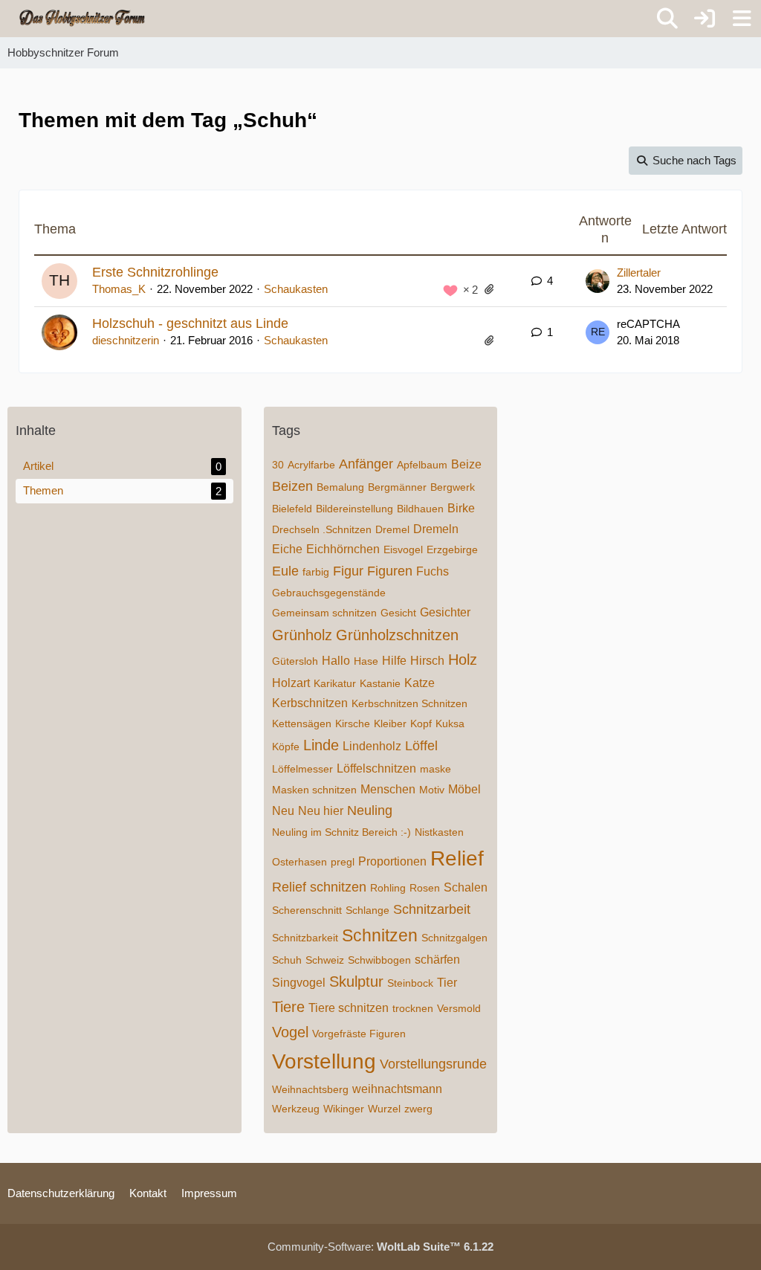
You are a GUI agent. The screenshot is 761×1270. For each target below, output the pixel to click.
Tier (447, 982)
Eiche (287, 549)
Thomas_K (119, 289)
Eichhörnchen (343, 549)
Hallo (336, 660)
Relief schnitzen (319, 887)
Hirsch (427, 660)
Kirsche (352, 723)
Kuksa (449, 723)
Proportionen (392, 861)
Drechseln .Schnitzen (322, 529)
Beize (466, 464)
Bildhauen (420, 509)
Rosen (424, 888)
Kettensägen (301, 723)
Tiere (288, 1007)
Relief (457, 858)
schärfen (437, 959)
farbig (315, 572)
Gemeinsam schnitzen (324, 613)
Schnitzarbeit (431, 909)
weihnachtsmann (397, 1089)
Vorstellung (324, 1061)
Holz (462, 659)
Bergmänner (397, 487)
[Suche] (667, 18)
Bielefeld (292, 509)
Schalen (466, 887)
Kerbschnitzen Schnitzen (409, 703)
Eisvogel (403, 549)
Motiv (431, 790)
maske (435, 769)
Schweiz (324, 960)
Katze (419, 683)
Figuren (389, 571)
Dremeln (436, 529)
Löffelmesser (302, 769)
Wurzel (384, 1109)
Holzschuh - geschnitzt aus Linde (190, 323)
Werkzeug (296, 1109)
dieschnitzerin (125, 340)
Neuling (369, 810)
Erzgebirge (452, 549)
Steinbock (410, 983)
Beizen (292, 486)
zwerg (418, 1109)
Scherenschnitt (307, 910)
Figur (348, 571)
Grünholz (302, 635)
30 (278, 465)
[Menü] (742, 18)
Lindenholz (372, 746)
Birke (461, 508)
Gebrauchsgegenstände (329, 593)
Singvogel (299, 982)
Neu (283, 811)
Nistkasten (439, 832)
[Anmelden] (704, 18)
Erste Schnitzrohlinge (155, 272)
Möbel (464, 789)
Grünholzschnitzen (397, 635)
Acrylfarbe (311, 465)
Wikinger (343, 1109)
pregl (342, 862)
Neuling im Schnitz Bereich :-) (341, 832)
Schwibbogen (379, 960)
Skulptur (356, 981)
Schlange (367, 910)
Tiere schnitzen (348, 1008)
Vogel (290, 1032)
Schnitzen (380, 935)
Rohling (388, 888)
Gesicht (398, 613)
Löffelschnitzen (376, 768)
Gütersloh (295, 661)
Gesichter (445, 612)
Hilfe (394, 660)
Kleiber (390, 723)
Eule (285, 571)
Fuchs (432, 571)
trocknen (412, 1008)
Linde (321, 745)
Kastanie (380, 683)
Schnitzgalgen (454, 938)
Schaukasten (296, 289)
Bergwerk (452, 487)
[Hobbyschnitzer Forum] (82, 18)
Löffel (421, 745)
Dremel (392, 529)
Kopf (421, 723)
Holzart (291, 683)
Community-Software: (380, 1246)
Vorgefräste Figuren (359, 1033)
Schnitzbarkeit (305, 938)
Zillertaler (639, 272)
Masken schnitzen (314, 790)
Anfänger (366, 464)
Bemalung (340, 487)
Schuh (287, 960)
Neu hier (320, 811)
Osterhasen (299, 862)
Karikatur (335, 683)
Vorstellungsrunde (433, 1064)
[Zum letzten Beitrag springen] (597, 281)
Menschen (387, 789)
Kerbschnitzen (310, 703)
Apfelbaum (422, 465)
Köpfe (285, 746)
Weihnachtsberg (310, 1089)
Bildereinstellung (354, 509)
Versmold (459, 1008)
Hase (366, 661)
